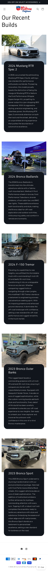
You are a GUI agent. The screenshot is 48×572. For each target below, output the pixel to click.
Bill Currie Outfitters (20, 567)
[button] (4, 9)
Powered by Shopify (33, 567)
